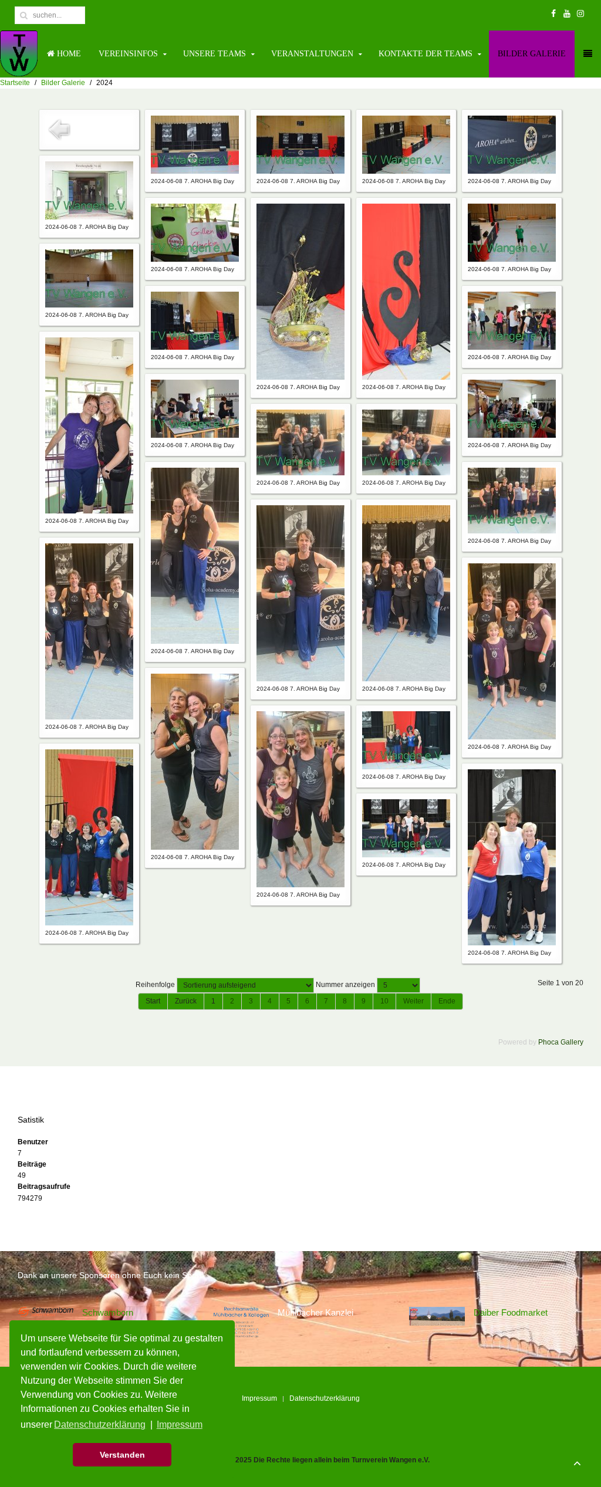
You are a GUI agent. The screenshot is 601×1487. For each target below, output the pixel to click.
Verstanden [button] (122, 1454)
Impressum (259, 1398)
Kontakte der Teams (425, 53)
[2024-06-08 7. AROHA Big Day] (195, 144)
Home (68, 53)
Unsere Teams (214, 53)
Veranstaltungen (312, 53)
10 (384, 1001)
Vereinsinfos (128, 53)
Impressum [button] (179, 1424)
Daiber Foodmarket (511, 1312)
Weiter (413, 1001)
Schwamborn (107, 1312)
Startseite (15, 83)
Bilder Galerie (532, 53)
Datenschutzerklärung (324, 1398)
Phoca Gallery (560, 1042)
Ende (446, 1001)
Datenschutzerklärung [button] (100, 1424)
